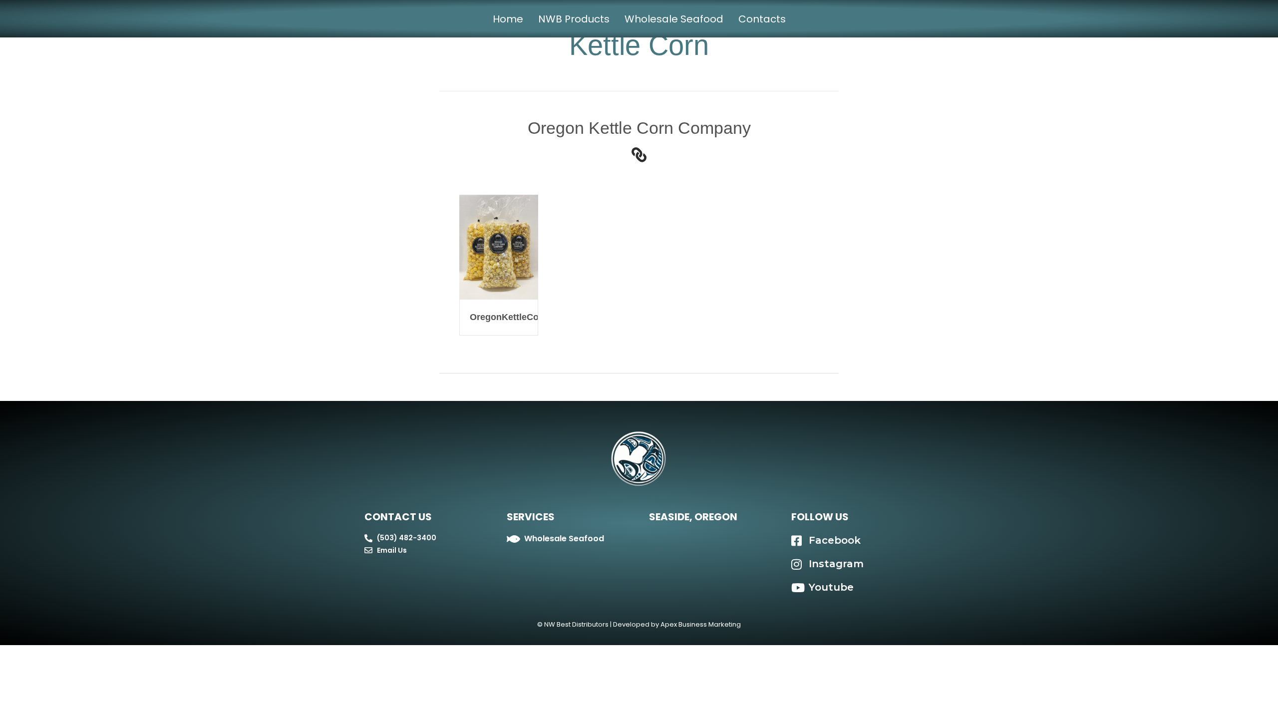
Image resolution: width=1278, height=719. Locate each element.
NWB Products (574, 19)
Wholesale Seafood (674, 19)
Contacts (762, 19)
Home (508, 19)
